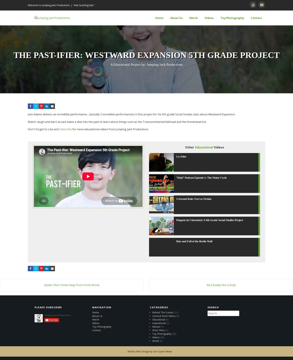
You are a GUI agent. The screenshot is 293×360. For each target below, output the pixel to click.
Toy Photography (232, 18)
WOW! (155, 341)
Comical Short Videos (164, 316)
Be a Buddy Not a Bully (221, 285)
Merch (193, 18)
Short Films (158, 330)
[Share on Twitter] (36, 106)
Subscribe (65, 129)
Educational (158, 319)
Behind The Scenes (162, 312)
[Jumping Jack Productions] (52, 18)
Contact (256, 18)
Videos (209, 18)
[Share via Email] (52, 106)
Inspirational (159, 323)
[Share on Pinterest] (41, 106)
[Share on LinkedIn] (47, 106)
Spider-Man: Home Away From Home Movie (71, 285)
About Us (176, 18)
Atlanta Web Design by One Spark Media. (150, 351)
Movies (156, 326)
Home (159, 18)
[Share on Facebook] (30, 106)
